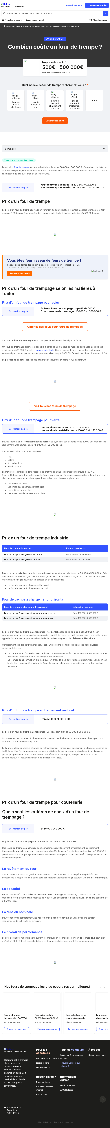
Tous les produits (13, 20)
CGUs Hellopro (66, 1090)
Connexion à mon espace (47, 1058)
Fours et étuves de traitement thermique (33, 26)
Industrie (10, 26)
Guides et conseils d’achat (44, 1088)
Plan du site (41, 1094)
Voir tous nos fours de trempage (55, 406)
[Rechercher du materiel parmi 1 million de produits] (105, 13)
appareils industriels (44, 350)
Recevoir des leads (20, 273)
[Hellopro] (4, 26)
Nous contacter (43, 1082)
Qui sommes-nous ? (35, 20)
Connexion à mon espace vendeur (71, 1056)
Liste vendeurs (43, 1067)
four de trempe (21, 167)
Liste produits (42, 1063)
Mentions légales (67, 1085)
